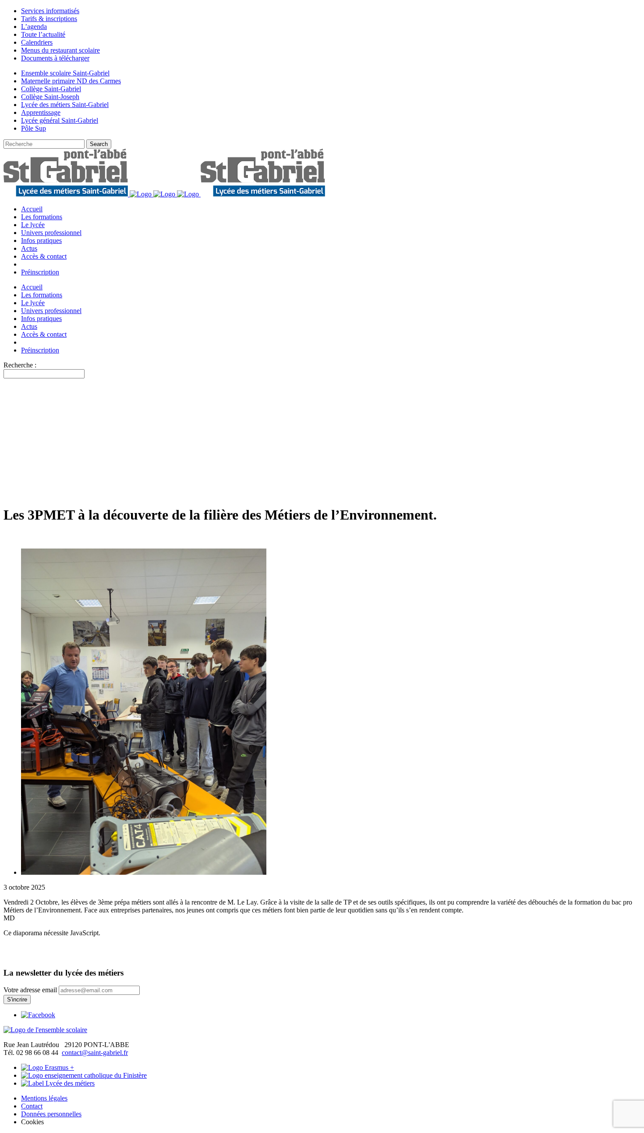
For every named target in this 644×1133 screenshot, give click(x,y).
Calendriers (37, 42)
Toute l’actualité (43, 34)
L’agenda (34, 26)
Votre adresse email (30, 990)
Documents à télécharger (55, 58)
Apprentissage (40, 112)
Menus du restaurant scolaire (60, 50)
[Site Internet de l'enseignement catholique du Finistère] (84, 1075)
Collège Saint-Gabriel (51, 89)
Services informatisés (50, 10)
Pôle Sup (33, 128)
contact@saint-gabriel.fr (95, 1052)
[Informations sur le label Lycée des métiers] (58, 1083)
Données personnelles (51, 1114)
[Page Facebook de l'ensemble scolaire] (38, 1015)
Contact (31, 1106)
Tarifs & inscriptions (49, 18)
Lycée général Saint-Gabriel (59, 120)
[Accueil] (45, 1029)
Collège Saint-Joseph (50, 96)
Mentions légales (44, 1098)
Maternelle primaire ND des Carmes (71, 81)
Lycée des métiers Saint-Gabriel (65, 104)
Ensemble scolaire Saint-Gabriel (65, 73)
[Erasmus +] (47, 1067)
